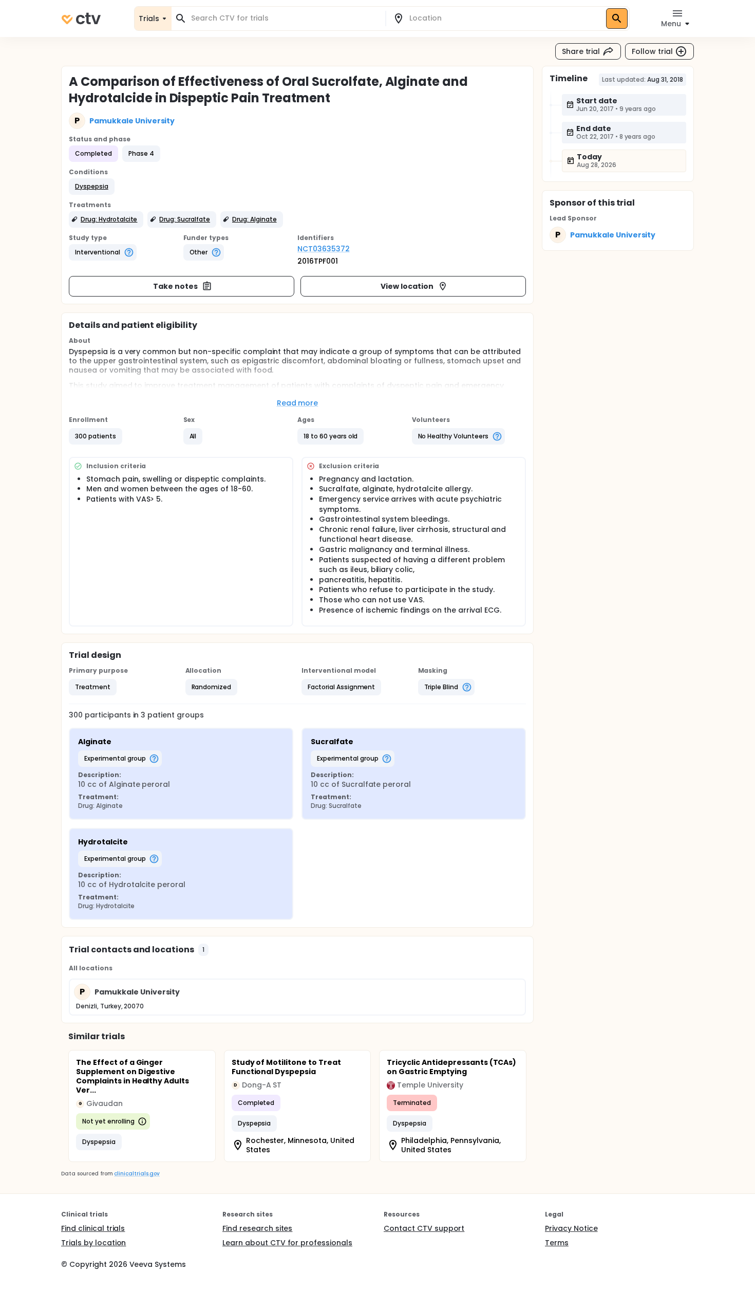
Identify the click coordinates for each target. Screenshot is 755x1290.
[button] (92, 186)
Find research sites (257, 1228)
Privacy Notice (571, 1228)
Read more (297, 403)
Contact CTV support (424, 1228)
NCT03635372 (323, 248)
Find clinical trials (93, 1228)
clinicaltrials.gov (136, 1173)
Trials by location (93, 1242)
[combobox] (284, 18)
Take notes (175, 286)
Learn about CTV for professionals (287, 1242)
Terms (557, 1242)
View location (407, 286)
